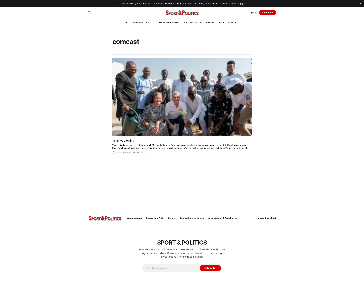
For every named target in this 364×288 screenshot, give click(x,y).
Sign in (252, 12)
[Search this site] (89, 12)
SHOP (221, 22)
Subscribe (267, 12)
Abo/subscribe (134, 218)
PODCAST (233, 22)
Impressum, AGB (155, 218)
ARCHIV (210, 22)
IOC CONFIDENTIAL (192, 22)
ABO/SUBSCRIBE (142, 22)
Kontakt (171, 218)
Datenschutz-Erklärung (191, 218)
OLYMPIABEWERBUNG (166, 22)
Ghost (273, 218)
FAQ (127, 22)
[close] (360, 3)
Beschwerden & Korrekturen (222, 218)
